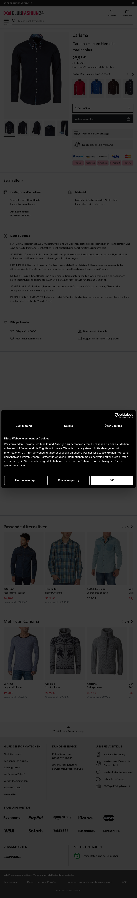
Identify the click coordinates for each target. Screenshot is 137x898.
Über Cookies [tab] (113, 425)
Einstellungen (66, 480)
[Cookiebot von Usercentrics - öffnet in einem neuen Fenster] (117, 415)
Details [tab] (68, 425)
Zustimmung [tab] (24, 425)
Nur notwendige (25, 480)
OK (112, 480)
